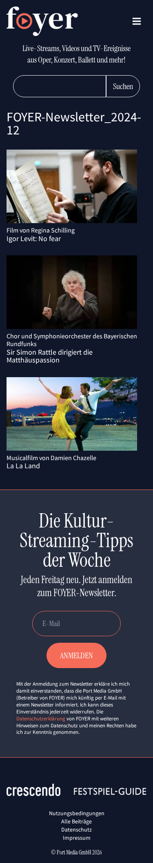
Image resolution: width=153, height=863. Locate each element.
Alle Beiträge (76, 821)
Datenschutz (76, 829)
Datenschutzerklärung (40, 718)
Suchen (123, 86)
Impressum (77, 837)
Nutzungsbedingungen (76, 813)
